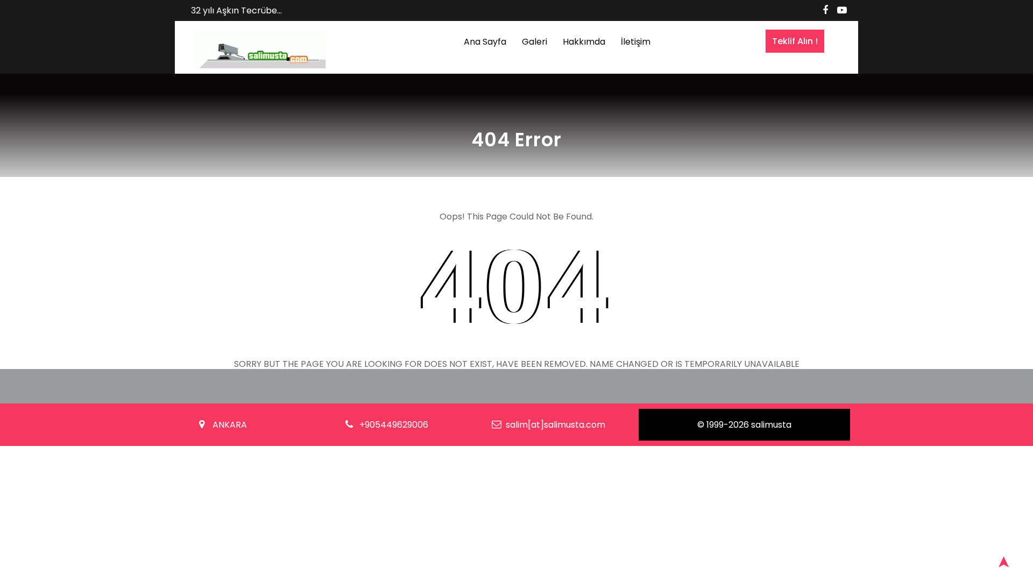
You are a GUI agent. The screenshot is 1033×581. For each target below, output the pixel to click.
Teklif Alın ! (795, 41)
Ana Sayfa (485, 42)
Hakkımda (584, 42)
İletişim (635, 42)
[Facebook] (825, 10)
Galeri (534, 42)
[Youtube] (842, 10)
